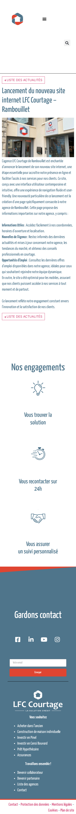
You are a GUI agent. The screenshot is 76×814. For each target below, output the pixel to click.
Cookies (53, 810)
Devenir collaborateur (30, 773)
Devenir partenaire (28, 778)
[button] (44, 19)
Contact (22, 790)
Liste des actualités (24, 80)
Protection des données (35, 804)
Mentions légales (62, 804)
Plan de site (67, 810)
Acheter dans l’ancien (30, 726)
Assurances (24, 755)
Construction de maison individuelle (38, 732)
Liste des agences (27, 784)
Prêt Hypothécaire (28, 749)
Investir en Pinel (26, 738)
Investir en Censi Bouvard (32, 743)
